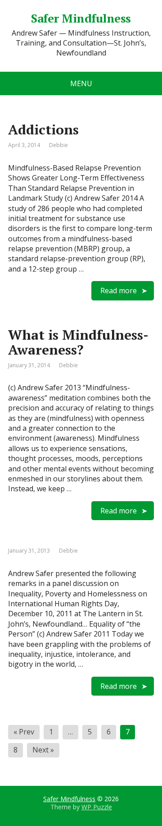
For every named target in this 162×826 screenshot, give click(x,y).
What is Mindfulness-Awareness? (78, 342)
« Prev (24, 732)
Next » (43, 750)
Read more (118, 290)
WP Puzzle (96, 807)
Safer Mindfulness (69, 798)
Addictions (43, 129)
